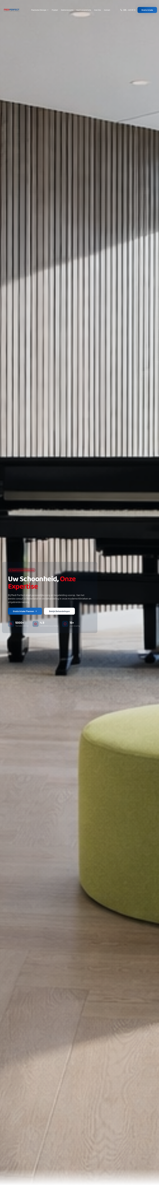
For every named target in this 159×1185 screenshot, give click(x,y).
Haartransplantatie (83, 10)
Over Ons (97, 10)
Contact (107, 10)
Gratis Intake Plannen (23, 611)
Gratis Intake (147, 10)
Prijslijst (55, 10)
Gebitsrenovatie (67, 10)
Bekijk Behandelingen (59, 611)
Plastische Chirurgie (38, 10)
